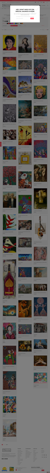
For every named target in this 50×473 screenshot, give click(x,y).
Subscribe (32, 18)
